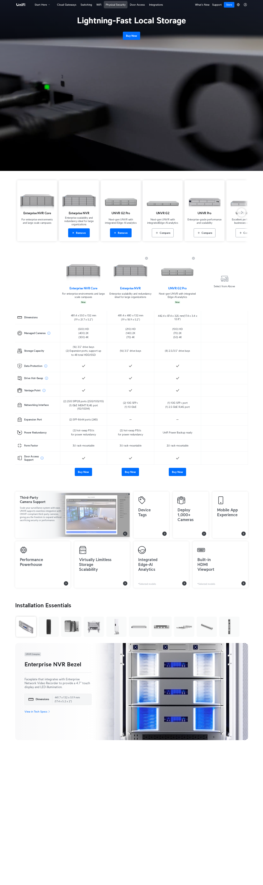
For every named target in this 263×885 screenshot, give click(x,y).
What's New (202, 4)
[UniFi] (21, 4)
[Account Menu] (245, 5)
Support (217, 4)
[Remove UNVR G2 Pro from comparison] (193, 258)
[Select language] (238, 4)
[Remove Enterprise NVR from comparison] (146, 258)
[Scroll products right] (244, 212)
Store (229, 4)
